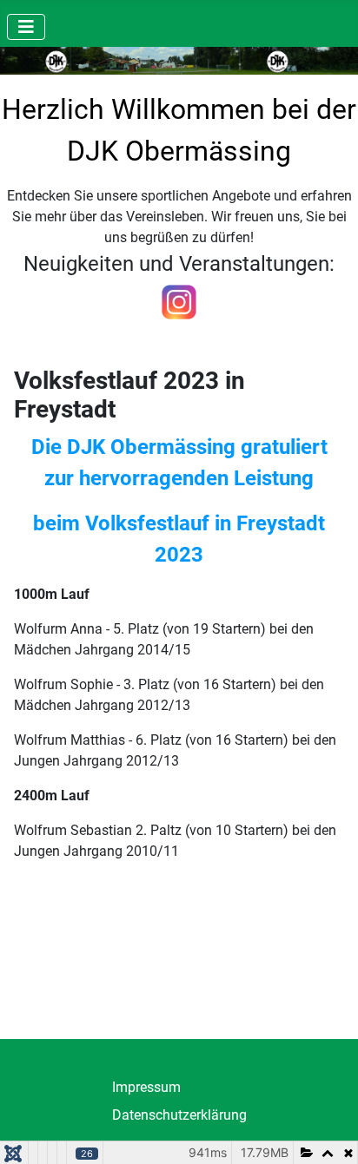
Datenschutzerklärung (179, 1115)
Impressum (146, 1087)
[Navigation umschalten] (26, 27)
